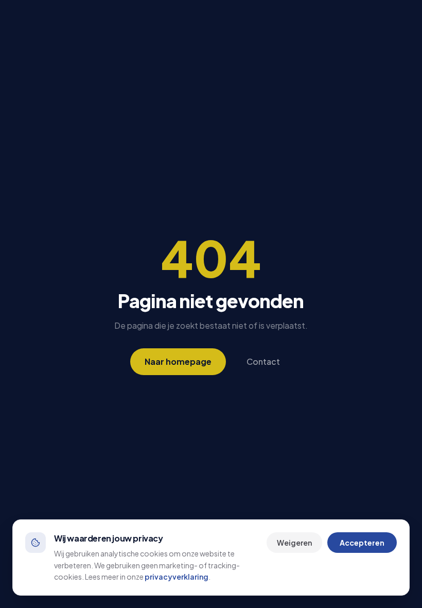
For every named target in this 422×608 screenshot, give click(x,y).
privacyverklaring (176, 576)
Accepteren (362, 542)
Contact (263, 361)
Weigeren (294, 542)
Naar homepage (178, 361)
